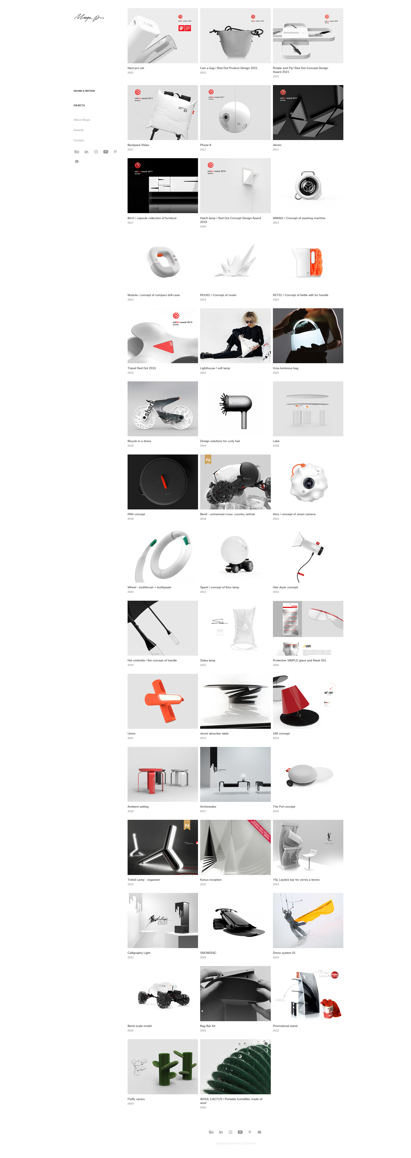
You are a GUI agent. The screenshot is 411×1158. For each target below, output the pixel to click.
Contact (79, 140)
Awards (79, 130)
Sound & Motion (84, 91)
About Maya (82, 119)
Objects (79, 105)
